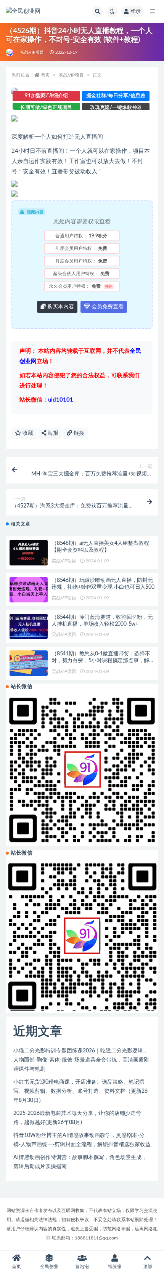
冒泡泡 (82, 1266)
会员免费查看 (107, 306)
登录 (135, 11)
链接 (78, 433)
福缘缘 (115, 1266)
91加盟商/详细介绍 (46, 95)
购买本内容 (60, 306)
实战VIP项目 (32, 52)
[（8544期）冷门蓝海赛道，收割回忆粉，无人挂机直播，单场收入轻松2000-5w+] (29, 626)
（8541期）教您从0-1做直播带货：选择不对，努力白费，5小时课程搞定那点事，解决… (100, 660)
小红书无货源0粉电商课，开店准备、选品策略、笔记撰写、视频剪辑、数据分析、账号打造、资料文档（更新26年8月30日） (80, 1091)
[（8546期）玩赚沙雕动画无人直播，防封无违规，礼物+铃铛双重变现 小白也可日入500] (29, 589)
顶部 (147, 1266)
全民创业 (49, 1266)
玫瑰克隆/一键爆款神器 (116, 107)
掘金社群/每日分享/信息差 (115, 95)
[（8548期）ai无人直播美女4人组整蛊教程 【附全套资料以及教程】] (29, 552)
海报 (52, 433)
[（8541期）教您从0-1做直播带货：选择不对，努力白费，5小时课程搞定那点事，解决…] (29, 663)
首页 (45, 75)
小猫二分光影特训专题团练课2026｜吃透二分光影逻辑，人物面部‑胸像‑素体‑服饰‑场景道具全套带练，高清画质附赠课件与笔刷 (81, 1060)
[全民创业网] (10, 52)
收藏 (27, 433)
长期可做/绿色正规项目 (46, 107)
